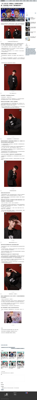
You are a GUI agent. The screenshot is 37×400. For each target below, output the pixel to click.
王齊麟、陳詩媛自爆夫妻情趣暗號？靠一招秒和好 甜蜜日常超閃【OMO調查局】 (20, 367)
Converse (28, 48)
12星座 (26, 48)
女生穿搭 (26, 51)
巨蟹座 (30, 51)
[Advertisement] (12, 339)
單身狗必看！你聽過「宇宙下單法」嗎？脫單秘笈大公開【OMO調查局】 (4, 358)
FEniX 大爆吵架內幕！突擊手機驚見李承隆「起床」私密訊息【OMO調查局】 (4, 367)
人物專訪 (31, 49)
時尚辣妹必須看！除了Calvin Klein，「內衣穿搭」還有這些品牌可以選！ (8, 347)
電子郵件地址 (2, 384)
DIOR (30, 48)
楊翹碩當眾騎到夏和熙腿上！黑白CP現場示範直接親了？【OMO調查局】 (20, 358)
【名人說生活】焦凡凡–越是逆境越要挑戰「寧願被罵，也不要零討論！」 (8, 332)
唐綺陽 (31, 50)
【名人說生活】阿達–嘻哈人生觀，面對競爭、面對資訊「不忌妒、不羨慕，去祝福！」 (10, 329)
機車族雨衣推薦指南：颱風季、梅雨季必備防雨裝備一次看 (33, 23)
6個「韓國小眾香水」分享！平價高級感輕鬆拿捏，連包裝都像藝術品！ (17, 348)
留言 (1, 374)
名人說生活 (29, 50)
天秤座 (32, 50)
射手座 (28, 51)
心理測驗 (33, 51)
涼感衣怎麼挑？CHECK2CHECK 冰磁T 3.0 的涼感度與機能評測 (33, 18)
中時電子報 (29, 49)
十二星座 (26, 50)
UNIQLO (34, 48)
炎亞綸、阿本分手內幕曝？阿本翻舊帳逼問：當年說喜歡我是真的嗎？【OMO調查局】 (12, 367)
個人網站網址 (2, 386)
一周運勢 (26, 49)
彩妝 (31, 51)
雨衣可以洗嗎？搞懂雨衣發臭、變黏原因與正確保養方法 (33, 28)
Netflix (31, 48)
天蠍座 (34, 50)
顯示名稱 (2, 382)
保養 (32, 49)
